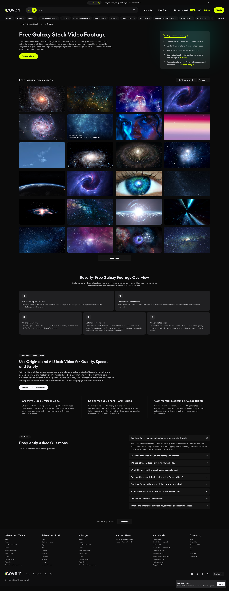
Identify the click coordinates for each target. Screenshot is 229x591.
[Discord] (208, 574)
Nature (7, 539)
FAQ (191, 550)
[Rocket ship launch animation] (187, 127)
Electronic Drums (47, 542)
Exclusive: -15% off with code (84, 138)
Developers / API (195, 545)
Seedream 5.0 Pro (158, 559)
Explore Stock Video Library (33, 387)
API (199, 10)
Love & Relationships (11, 545)
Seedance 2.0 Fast (158, 550)
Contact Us (124, 521)
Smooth (44, 553)
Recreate (138, 137)
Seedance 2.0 (157, 545)
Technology (8, 562)
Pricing (207, 10)
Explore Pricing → (187, 64)
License (28, 574)
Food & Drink (9, 553)
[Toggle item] (207, 438)
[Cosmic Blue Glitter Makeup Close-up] (139, 127)
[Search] (34, 10)
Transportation (10, 559)
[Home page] (13, 10)
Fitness (7, 548)
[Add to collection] (158, 117)
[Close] (209, 3)
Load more (114, 258)
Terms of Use (49, 574)
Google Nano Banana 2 (160, 542)
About (191, 539)
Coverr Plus (193, 542)
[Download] (158, 137)
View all (221, 18)
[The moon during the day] (42, 155)
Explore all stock (29, 56)
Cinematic (45, 550)
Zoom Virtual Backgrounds (13, 565)
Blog (191, 548)
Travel (7, 556)
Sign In (219, 10)
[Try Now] (141, 3)
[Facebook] (202, 574)
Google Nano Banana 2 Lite (161, 548)
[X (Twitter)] (197, 574)
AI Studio (148, 10)
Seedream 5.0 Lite (158, 562)
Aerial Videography (11, 550)
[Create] (28, 10)
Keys (43, 545)
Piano (43, 548)
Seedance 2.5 (157, 539)
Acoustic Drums (47, 565)
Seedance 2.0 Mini (158, 553)
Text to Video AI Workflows (124, 539)
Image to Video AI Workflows (125, 542)
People (7, 542)
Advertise (193, 553)
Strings (44, 562)
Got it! (221, 584)
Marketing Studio (184, 10)
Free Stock (163, 10)
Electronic (45, 556)
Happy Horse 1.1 (157, 565)
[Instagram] (192, 574)
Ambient (44, 559)
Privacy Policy (37, 574)
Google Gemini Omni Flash (161, 556)
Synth (43, 539)
